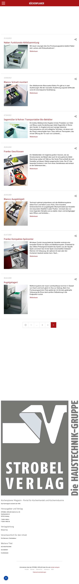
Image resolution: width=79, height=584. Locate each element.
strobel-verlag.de (55, 567)
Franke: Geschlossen (14, 151)
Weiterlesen (34, 51)
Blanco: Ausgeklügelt (14, 199)
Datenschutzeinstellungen (39, 572)
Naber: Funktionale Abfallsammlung (21, 42)
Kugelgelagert (11, 282)
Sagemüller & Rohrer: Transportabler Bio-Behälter (28, 119)
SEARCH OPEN (75, 9)
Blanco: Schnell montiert (16, 82)
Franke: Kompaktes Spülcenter (19, 239)
